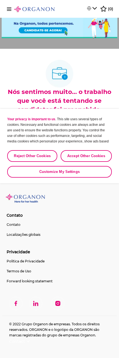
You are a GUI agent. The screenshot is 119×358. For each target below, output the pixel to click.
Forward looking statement (30, 281)
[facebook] (15, 303)
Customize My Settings (59, 172)
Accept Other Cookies (86, 156)
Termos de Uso (19, 271)
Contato (13, 225)
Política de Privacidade (26, 261)
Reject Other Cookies (32, 156)
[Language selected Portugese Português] (92, 8)
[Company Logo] (34, 8)
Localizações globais (23, 234)
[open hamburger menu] (9, 8)
